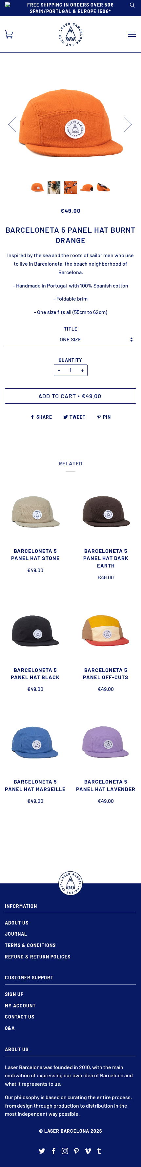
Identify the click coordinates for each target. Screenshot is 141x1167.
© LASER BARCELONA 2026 (70, 1131)
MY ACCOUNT (20, 1005)
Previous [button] (16, 124)
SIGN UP (14, 994)
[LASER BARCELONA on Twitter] (42, 1152)
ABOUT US (17, 923)
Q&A (10, 1028)
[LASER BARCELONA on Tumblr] (99, 1152)
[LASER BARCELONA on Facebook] (53, 1152)
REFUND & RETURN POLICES (37, 956)
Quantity (70, 360)
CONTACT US (19, 1016)
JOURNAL (16, 934)
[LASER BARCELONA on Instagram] (65, 1152)
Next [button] (124, 124)
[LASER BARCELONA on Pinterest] (76, 1152)
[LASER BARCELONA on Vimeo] (88, 1152)
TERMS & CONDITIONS (30, 945)
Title (70, 329)
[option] (70, 124)
